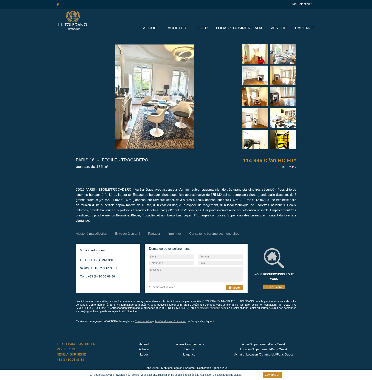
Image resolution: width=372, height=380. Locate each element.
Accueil (151, 28)
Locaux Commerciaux (239, 28)
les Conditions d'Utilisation (170, 321)
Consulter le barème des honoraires (214, 233)
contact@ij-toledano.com (211, 308)
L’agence (304, 28)
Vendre (279, 28)
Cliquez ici (274, 286)
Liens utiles (151, 367)
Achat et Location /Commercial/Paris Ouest (263, 354)
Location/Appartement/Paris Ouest (263, 349)
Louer (201, 28)
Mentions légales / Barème (178, 367)
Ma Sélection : (303, 4)
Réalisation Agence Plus (212, 367)
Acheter (177, 28)
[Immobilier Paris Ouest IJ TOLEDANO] (73, 29)
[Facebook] (58, 4)
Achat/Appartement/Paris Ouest (263, 344)
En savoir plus (252, 375)
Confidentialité (143, 321)
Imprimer (174, 233)
